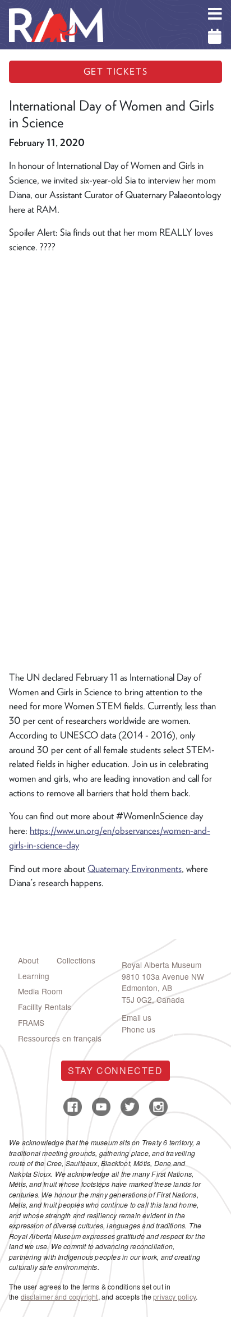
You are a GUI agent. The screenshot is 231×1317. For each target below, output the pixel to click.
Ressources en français (59, 1038)
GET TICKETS (116, 71)
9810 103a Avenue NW (163, 976)
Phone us (138, 1029)
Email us (136, 1017)
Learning (33, 975)
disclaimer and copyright (59, 1297)
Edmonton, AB (147, 987)
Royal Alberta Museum (161, 964)
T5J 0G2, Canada (153, 999)
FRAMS (31, 1022)
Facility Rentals (44, 1006)
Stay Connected (115, 1070)
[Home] (56, 8)
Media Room (40, 991)
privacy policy (174, 1297)
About (28, 960)
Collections (76, 960)
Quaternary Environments (134, 868)
